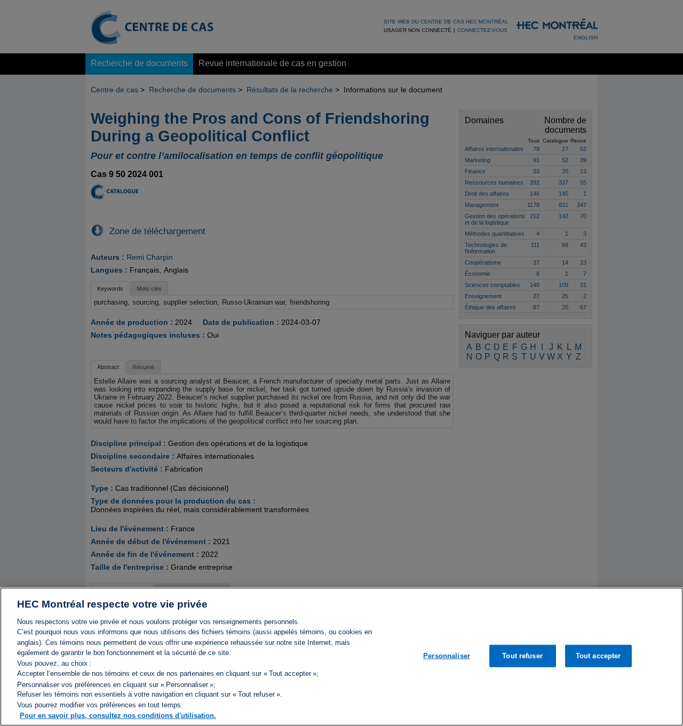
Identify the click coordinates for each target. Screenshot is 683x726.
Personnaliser (446, 656)
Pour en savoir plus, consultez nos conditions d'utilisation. (118, 715)
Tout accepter (598, 656)
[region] (341, 656)
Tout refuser (522, 656)
